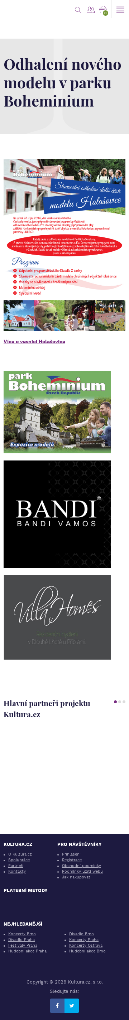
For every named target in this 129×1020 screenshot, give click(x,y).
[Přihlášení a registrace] (90, 9)
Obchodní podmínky (81, 865)
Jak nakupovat (76, 877)
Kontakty (17, 871)
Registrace (72, 860)
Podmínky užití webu (82, 871)
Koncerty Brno (22, 934)
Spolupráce (19, 860)
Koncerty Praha (84, 939)
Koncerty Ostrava (85, 945)
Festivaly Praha (22, 945)
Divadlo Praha (21, 939)
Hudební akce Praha (27, 951)
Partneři (15, 865)
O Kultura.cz (20, 854)
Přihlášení (71, 854)
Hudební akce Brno (87, 951)
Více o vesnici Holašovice (34, 341)
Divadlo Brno (81, 934)
